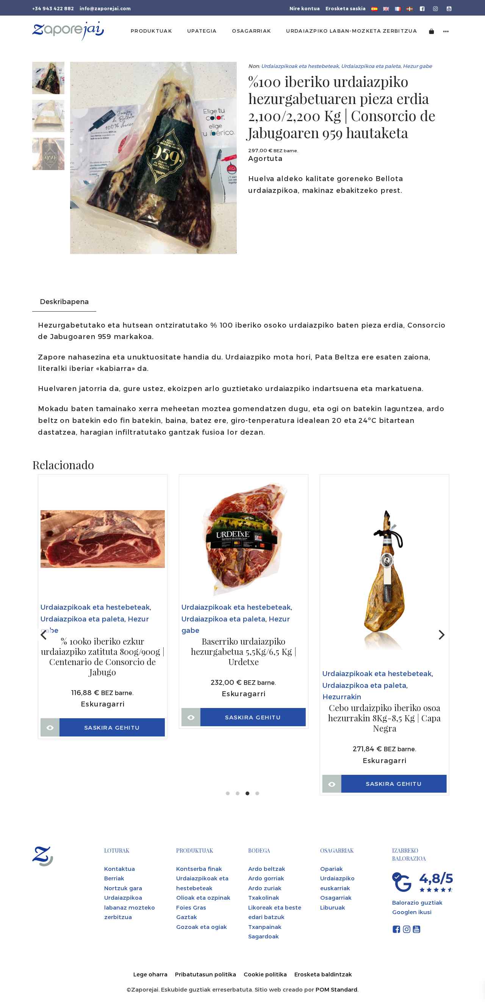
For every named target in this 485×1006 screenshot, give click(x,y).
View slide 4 (257, 793)
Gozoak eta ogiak (201, 926)
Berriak (114, 878)
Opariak (331, 868)
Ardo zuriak (265, 888)
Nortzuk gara (123, 888)
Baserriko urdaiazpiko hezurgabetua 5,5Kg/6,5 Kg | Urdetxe (243, 651)
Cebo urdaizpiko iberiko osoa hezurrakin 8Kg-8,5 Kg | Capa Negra (384, 718)
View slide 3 (247, 793)
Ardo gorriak (266, 878)
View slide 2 (237, 793)
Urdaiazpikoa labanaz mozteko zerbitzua (129, 907)
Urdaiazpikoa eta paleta (371, 66)
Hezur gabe (417, 66)
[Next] (440, 634)
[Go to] (422, 8)
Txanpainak (265, 926)
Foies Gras (191, 907)
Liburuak (332, 907)
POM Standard (336, 989)
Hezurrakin (341, 696)
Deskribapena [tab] (64, 301)
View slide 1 (228, 793)
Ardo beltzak (266, 868)
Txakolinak (263, 897)
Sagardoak (263, 936)
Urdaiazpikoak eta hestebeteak (300, 66)
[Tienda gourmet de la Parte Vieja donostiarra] (68, 31)
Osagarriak (336, 897)
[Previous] (44, 634)
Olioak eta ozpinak (203, 897)
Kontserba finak (199, 868)
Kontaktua (119, 868)
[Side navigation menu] (446, 31)
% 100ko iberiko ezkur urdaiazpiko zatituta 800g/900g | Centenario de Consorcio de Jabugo (102, 656)
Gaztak (186, 916)
